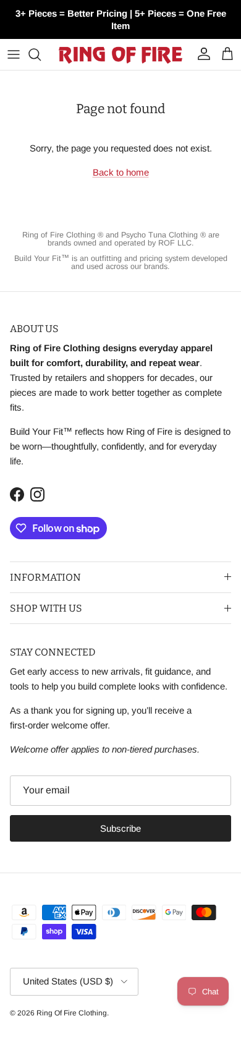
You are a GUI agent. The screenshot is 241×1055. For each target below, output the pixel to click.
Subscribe (120, 828)
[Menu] (13, 54)
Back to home (121, 172)
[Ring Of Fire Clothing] (120, 54)
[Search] (40, 54)
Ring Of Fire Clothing (71, 1013)
